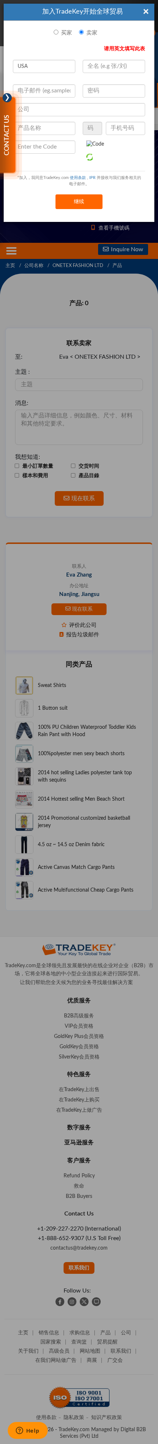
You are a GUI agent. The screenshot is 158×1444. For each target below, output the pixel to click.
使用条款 (78, 178)
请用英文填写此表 (124, 48)
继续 (79, 201)
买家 (66, 33)
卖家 (91, 33)
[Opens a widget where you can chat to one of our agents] (27, 1431)
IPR (92, 178)
